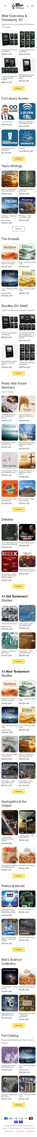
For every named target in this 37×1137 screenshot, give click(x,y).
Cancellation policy (29, 1128)
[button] (5, 6)
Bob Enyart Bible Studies (17, 1125)
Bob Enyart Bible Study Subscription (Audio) (26, 122)
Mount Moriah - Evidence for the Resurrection (10, 866)
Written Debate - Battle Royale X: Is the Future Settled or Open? (9, 575)
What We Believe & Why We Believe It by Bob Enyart (26, 76)
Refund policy (31, 1131)
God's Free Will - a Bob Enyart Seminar (26, 499)
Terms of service (9, 1131)
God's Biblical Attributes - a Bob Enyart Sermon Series (27, 444)
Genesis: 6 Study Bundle (9, 623)
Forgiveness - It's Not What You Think (8, 443)
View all (18, 88)
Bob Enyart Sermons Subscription (8, 149)
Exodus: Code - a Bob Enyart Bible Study (8, 1066)
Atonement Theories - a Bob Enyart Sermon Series (26, 472)
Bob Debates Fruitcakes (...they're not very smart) (27, 570)
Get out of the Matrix (25, 909)
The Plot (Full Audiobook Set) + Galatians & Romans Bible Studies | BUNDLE (26, 335)
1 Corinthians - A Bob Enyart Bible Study (8, 781)
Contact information (15, 1128)
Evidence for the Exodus (26, 865)
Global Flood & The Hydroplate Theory (8, 1014)
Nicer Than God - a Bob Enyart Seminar (9, 499)
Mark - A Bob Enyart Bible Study (27, 263)
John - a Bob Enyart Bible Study (27, 289)
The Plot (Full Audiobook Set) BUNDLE (9, 50)
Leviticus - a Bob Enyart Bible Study (9, 651)
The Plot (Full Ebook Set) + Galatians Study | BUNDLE (9, 78)
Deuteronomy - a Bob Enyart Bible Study (26, 651)
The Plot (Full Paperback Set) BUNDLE (27, 50)
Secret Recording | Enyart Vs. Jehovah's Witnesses (10, 543)
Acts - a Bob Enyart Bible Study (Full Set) (9, 755)
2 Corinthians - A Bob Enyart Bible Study (26, 781)
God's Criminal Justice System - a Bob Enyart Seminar (9, 939)
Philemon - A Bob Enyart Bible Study (9, 1095)
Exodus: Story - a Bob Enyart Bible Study (26, 624)
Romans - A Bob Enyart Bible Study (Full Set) (9, 190)
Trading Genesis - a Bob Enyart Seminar (26, 836)
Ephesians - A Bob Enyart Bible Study (10, 216)
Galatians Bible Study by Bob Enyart (26, 190)
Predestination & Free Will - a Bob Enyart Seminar (8, 416)
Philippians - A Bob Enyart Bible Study (25, 216)
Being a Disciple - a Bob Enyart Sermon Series (9, 471)
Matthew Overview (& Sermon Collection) (8, 263)
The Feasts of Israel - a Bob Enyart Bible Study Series (26, 416)
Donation (22, 148)
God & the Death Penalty (27, 937)
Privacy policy (20, 1131)
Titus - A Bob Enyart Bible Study (27, 1095)
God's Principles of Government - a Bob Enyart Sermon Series (9, 911)
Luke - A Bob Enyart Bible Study (10, 289)
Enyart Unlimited (7, 122)
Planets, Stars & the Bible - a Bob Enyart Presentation (27, 1015)
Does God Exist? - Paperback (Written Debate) (8, 839)
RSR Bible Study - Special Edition (10, 987)
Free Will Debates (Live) (26, 543)
